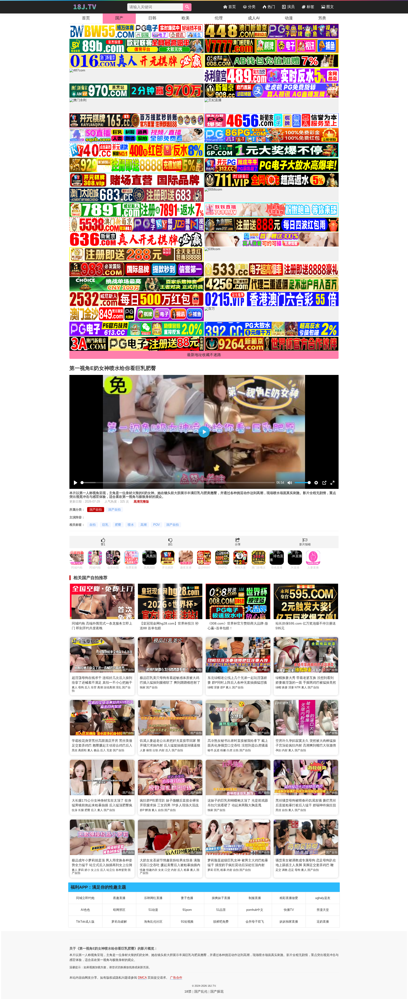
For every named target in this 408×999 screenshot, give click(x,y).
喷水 (131, 524)
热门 (271, 7)
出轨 (155, 750)
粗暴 (186, 870)
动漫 (289, 18)
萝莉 (81, 870)
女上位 (95, 870)
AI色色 (85, 910)
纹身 (74, 810)
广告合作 (176, 977)
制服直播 (255, 898)
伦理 (219, 18)
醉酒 (148, 810)
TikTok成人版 (85, 921)
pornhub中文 (254, 910)
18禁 (187, 991)
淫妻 (217, 687)
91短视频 (187, 921)
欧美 (186, 18)
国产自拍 (95, 509)
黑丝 (74, 750)
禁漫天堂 (323, 910)
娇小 (87, 870)
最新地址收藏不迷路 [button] (204, 355)
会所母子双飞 (255, 921)
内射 (162, 750)
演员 (291, 7)
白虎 (229, 750)
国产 (119, 18)
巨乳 (105, 524)
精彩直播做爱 (289, 898)
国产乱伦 (201, 991)
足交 (278, 870)
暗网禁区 (119, 910)
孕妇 (278, 750)
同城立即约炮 (85, 898)
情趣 (142, 870)
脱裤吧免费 (221, 921)
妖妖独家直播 (289, 921)
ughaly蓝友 (322, 898)
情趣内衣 (151, 870)
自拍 (92, 524)
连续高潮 (109, 687)
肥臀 (118, 524)
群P (222, 687)
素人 (74, 687)
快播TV (289, 910)
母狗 (81, 687)
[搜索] (187, 7)
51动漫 (153, 910)
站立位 (110, 870)
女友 (161, 870)
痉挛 (94, 687)
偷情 (149, 750)
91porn (187, 910)
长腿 (81, 810)
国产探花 (217, 991)
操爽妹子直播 (221, 898)
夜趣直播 (119, 898)
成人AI (254, 18)
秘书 (210, 750)
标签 (310, 7)
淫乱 (118, 687)
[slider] (178, 482)
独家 (142, 687)
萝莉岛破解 (119, 921)
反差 (217, 750)
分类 (251, 7)
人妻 (142, 750)
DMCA (142, 977)
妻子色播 (187, 898)
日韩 (152, 18)
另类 (322, 18)
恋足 (291, 870)
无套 (109, 750)
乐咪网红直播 (153, 898)
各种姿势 (121, 870)
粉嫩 (223, 750)
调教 (285, 870)
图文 (330, 7)
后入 (87, 687)
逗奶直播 (323, 921)
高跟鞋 (82, 750)
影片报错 (305, 544)
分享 (238, 544)
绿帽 (210, 687)
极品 (96, 750)
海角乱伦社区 (153, 921)
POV (156, 524)
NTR (298, 687)
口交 (167, 870)
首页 (232, 7)
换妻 (285, 687)
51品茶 (221, 910)
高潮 (143, 524)
